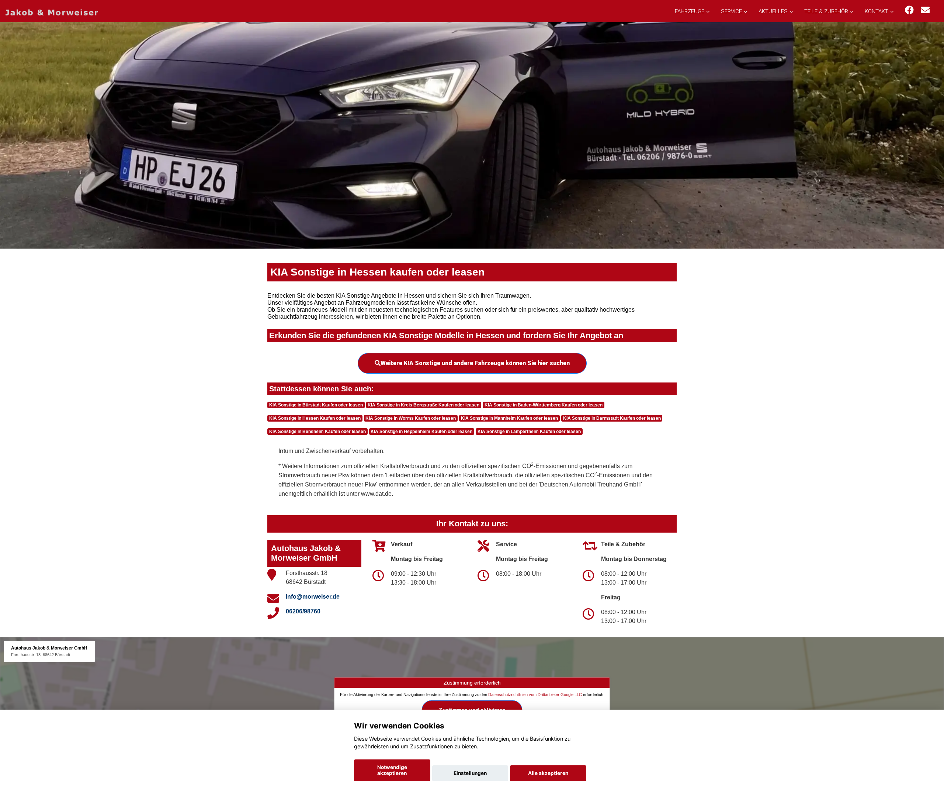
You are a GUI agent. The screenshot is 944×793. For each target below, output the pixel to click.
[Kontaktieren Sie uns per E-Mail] (925, 10)
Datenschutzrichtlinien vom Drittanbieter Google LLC (535, 694)
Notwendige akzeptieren (392, 770)
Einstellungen (470, 773)
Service (731, 11)
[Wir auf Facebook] (909, 10)
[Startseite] (52, 12)
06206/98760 (303, 611)
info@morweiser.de (313, 596)
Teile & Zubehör (826, 11)
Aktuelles (773, 11)
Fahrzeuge (689, 11)
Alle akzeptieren (548, 773)
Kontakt (876, 11)
